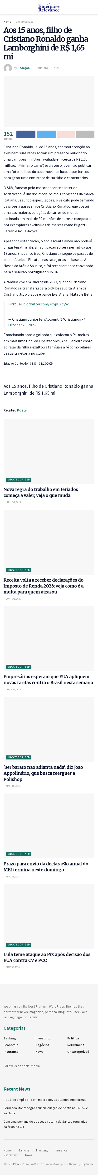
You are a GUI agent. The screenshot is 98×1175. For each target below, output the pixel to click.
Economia (11, 1045)
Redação (24, 68)
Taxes (28, 1155)
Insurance (11, 1051)
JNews (16, 1164)
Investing (42, 1038)
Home (7, 21)
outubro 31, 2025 (48, 68)
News (39, 1051)
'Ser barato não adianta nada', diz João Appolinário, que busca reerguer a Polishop (43, 773)
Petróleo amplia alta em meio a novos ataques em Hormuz (45, 1099)
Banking (10, 1038)
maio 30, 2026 (12, 967)
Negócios (42, 1045)
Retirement (75, 1045)
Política (73, 1038)
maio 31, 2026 (12, 786)
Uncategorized (24, 21)
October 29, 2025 (22, 325)
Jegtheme (87, 1164)
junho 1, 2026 (13, 502)
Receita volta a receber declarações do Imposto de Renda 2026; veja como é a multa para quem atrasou (43, 586)
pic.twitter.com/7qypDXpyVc (46, 304)
